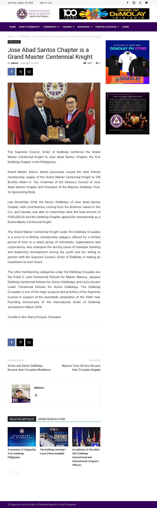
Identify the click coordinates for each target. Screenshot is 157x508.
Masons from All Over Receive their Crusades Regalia (81, 368)
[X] (140, 2)
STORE (125, 26)
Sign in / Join (46, 2)
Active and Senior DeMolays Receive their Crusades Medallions (29, 368)
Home (11, 36)
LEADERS (67, 26)
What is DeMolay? (29, 26)
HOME (12, 26)
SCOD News (24, 36)
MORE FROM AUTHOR (51, 419)
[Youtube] (146, 2)
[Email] (29, 72)
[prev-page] (10, 472)
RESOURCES (83, 26)
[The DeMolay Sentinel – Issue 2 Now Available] (54, 436)
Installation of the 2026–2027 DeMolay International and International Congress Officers (86, 457)
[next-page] (16, 472)
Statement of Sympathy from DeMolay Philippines (22, 453)
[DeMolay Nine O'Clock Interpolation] (127, 113)
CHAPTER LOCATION (105, 26)
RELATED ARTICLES (22, 419)
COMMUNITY (50, 26)
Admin (14, 63)
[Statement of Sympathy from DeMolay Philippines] (22, 436)
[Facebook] (127, 2)
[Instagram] (134, 2)
